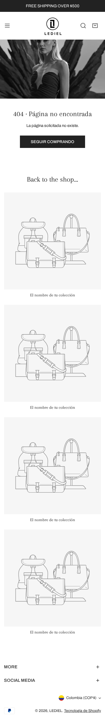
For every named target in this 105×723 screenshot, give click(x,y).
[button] (95, 26)
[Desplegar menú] (7, 25)
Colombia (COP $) (81, 698)
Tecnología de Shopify (82, 711)
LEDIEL (55, 711)
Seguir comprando (52, 142)
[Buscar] (83, 26)
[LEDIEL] (52, 25)
